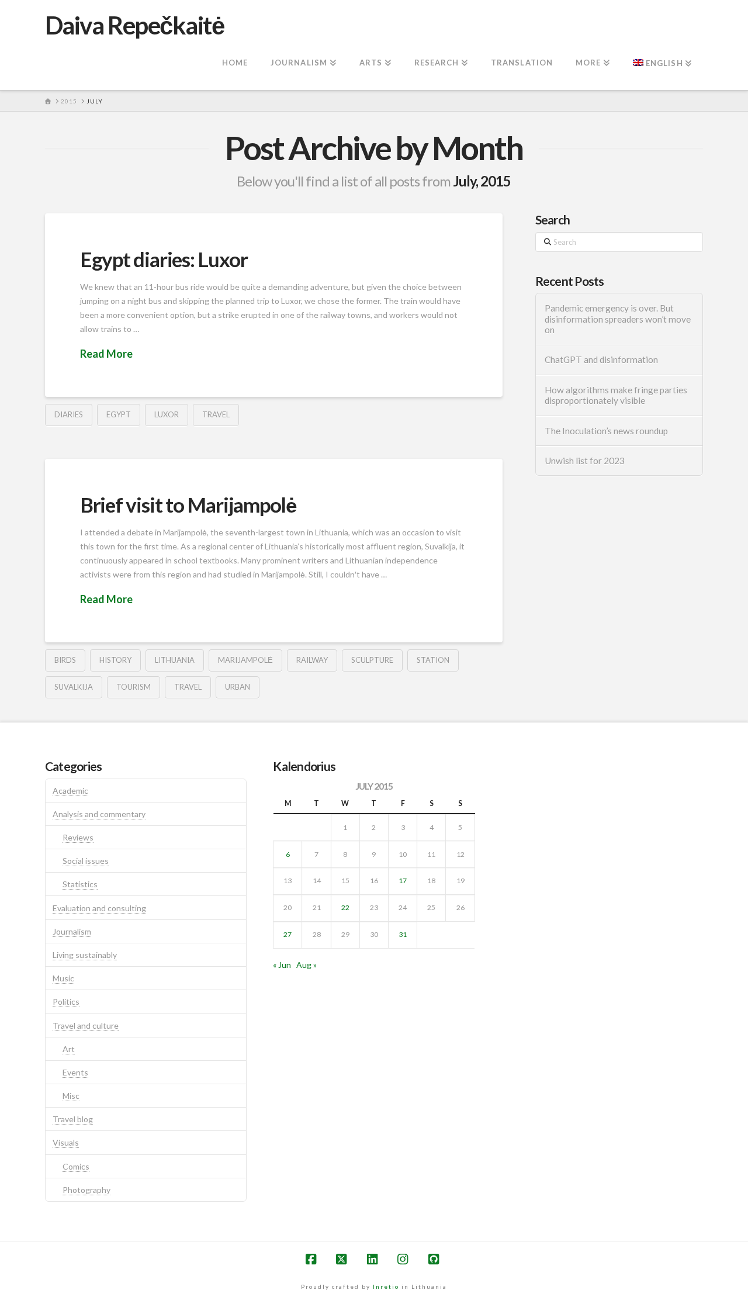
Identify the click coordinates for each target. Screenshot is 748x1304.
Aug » (306, 965)
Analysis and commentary (99, 814)
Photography (86, 1190)
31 (403, 934)
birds (65, 660)
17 (403, 880)
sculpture (372, 660)
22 (345, 907)
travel (216, 414)
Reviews (78, 837)
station (433, 660)
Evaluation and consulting (99, 908)
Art (69, 1049)
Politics (66, 1001)
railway (312, 660)
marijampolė (245, 660)
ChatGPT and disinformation (601, 359)
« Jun (282, 965)
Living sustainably (85, 955)
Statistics (80, 884)
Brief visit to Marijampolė (188, 504)
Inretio (386, 1286)
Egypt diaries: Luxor (164, 259)
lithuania (175, 660)
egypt (118, 414)
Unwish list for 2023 (585, 460)
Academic (70, 790)
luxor (166, 414)
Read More (106, 353)
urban (237, 686)
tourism (133, 686)
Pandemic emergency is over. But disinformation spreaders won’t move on (618, 319)
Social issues (86, 861)
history (115, 660)
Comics (76, 1166)
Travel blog (73, 1119)
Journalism (72, 931)
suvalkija (73, 686)
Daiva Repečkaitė (134, 25)
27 (287, 934)
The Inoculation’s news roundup (606, 431)
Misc (71, 1096)
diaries (68, 414)
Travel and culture (86, 1025)
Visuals (66, 1142)
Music (63, 978)
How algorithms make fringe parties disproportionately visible (616, 395)
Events (75, 1072)
